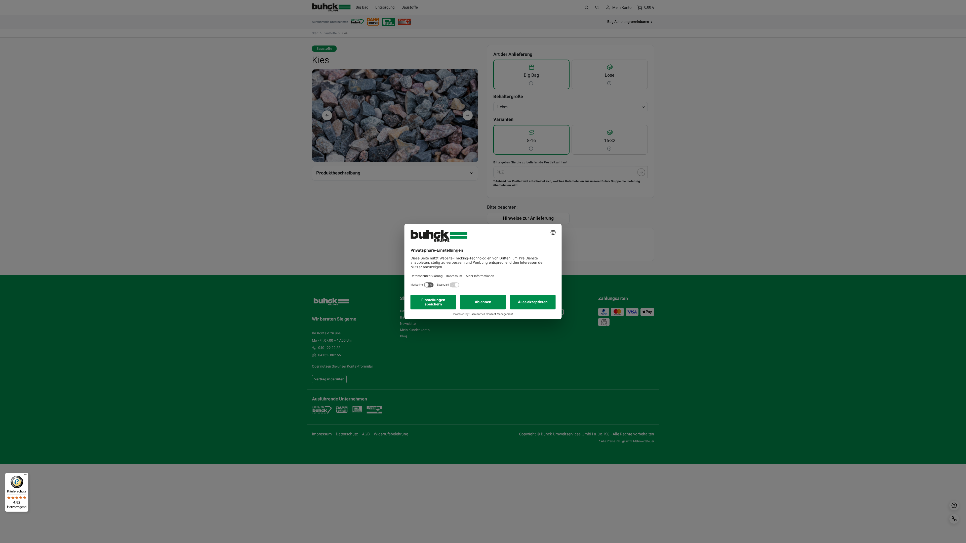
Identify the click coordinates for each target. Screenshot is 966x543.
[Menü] (25, 476)
